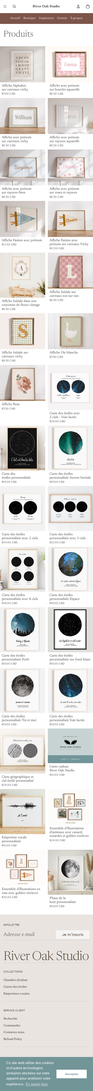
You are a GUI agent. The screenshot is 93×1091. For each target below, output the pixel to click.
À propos (76, 18)
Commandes (11, 1025)
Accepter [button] (71, 1074)
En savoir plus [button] (37, 1084)
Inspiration (46, 18)
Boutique (29, 18)
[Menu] (5, 6)
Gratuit (62, 18)
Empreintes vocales (16, 993)
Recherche (10, 1018)
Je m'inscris (72, 934)
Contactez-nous (13, 1032)
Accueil (15, 18)
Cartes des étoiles (15, 986)
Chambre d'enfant (15, 980)
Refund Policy (12, 1039)
